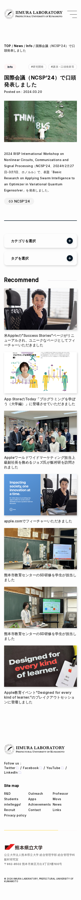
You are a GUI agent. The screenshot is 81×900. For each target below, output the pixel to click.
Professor (60, 793)
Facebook (31, 768)
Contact (34, 810)
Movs (57, 799)
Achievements (39, 804)
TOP (7, 46)
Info (29, 46)
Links (57, 810)
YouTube (53, 768)
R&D (7, 793)
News (18, 46)
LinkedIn (11, 772)
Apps (32, 799)
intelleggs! (12, 804)
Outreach (35, 793)
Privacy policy (15, 815)
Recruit (9, 810)
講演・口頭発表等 (63, 66)
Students (11, 799)
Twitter (9, 768)
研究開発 (38, 66)
